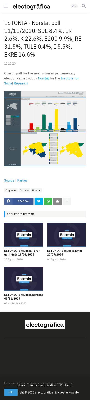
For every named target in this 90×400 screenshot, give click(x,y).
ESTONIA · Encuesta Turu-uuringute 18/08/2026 (22, 252)
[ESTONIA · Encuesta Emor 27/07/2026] (66, 235)
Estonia (24, 190)
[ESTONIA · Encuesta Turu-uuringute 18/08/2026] (23, 235)
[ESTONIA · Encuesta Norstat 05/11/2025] (23, 279)
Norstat (43, 78)
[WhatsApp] (48, 201)
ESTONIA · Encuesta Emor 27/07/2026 (64, 252)
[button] (6, 6)
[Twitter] (39, 201)
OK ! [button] (10, 392)
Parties (22, 180)
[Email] (57, 201)
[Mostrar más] (67, 201)
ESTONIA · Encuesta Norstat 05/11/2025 (23, 296)
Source (9, 180)
